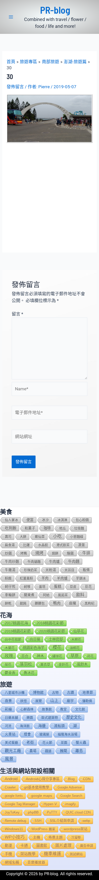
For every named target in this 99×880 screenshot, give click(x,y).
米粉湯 (50, 570)
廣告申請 (86, 846)
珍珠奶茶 (30, 570)
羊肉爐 (62, 578)
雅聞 (63, 751)
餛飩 (23, 603)
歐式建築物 (49, 717)
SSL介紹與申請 (62, 821)
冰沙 (45, 520)
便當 (30, 520)
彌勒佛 (87, 701)
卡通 (24, 845)
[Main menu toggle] (11, 17)
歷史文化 (73, 717)
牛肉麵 (73, 561)
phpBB (33, 812)
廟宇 (70, 701)
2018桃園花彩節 (50, 623)
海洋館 (25, 726)
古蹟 (70, 692)
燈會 (27, 734)
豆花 (88, 587)
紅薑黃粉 (26, 578)
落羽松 (26, 664)
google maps (41, 796)
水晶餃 (43, 545)
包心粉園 (82, 520)
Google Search (71, 796)
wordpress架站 (76, 829)
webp (86, 821)
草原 (75, 655)
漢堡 (81, 545)
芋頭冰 (81, 578)
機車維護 (52, 853)
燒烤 (39, 553)
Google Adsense (70, 787)
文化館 (80, 709)
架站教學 (28, 854)
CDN (87, 779)
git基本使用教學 (36, 787)
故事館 (47, 709)
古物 (55, 692)
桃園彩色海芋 (33, 648)
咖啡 (47, 528)
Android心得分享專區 (43, 779)
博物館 (38, 692)
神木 (40, 656)
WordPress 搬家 (43, 829)
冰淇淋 (62, 520)
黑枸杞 (89, 603)
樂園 (29, 717)
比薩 (26, 545)
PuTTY (52, 812)
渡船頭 (59, 726)
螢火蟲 (81, 742)
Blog (71, 779)
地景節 (87, 692)
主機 (36, 837)
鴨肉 (57, 603)
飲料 (80, 594)
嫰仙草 (40, 536)
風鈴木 (82, 664)
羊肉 (44, 578)
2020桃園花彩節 (52, 631)
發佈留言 (15, 86)
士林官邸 (56, 639)
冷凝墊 (76, 837)
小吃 (57, 536)
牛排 (86, 553)
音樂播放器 (36, 862)
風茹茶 (63, 595)
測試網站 (76, 854)
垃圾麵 (79, 528)
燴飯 (70, 553)
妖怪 (23, 701)
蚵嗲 (27, 587)
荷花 (90, 656)
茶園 (64, 742)
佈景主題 (55, 837)
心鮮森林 (27, 709)
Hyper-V (50, 804)
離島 (79, 751)
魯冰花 (29, 673)
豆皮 (73, 587)
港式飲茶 (63, 545)
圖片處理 (63, 845)
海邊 (42, 726)
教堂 (63, 709)
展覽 (38, 701)
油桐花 (75, 648)
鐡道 (48, 751)
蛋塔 (42, 587)
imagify (70, 804)
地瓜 (62, 528)
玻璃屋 (44, 734)
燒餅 (55, 553)
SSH (38, 821)
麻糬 (72, 603)
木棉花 (76, 639)
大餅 (23, 536)
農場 (33, 751)
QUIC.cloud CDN (78, 812)
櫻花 (57, 647)
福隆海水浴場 (67, 734)
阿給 (46, 595)
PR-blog (55, 10)
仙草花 (78, 631)
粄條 (86, 570)
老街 (30, 742)
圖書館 (41, 846)
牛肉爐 (54, 561)
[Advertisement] (49, 194)
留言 (17, 314)
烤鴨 (23, 553)
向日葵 (35, 639)
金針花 (64, 664)
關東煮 (29, 595)
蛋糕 (57, 586)
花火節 (47, 742)
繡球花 (57, 656)
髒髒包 (40, 603)
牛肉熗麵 (34, 561)
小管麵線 (76, 536)
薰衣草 (45, 664)
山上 (54, 700)
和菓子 (30, 528)
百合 (24, 656)
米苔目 (69, 570)
